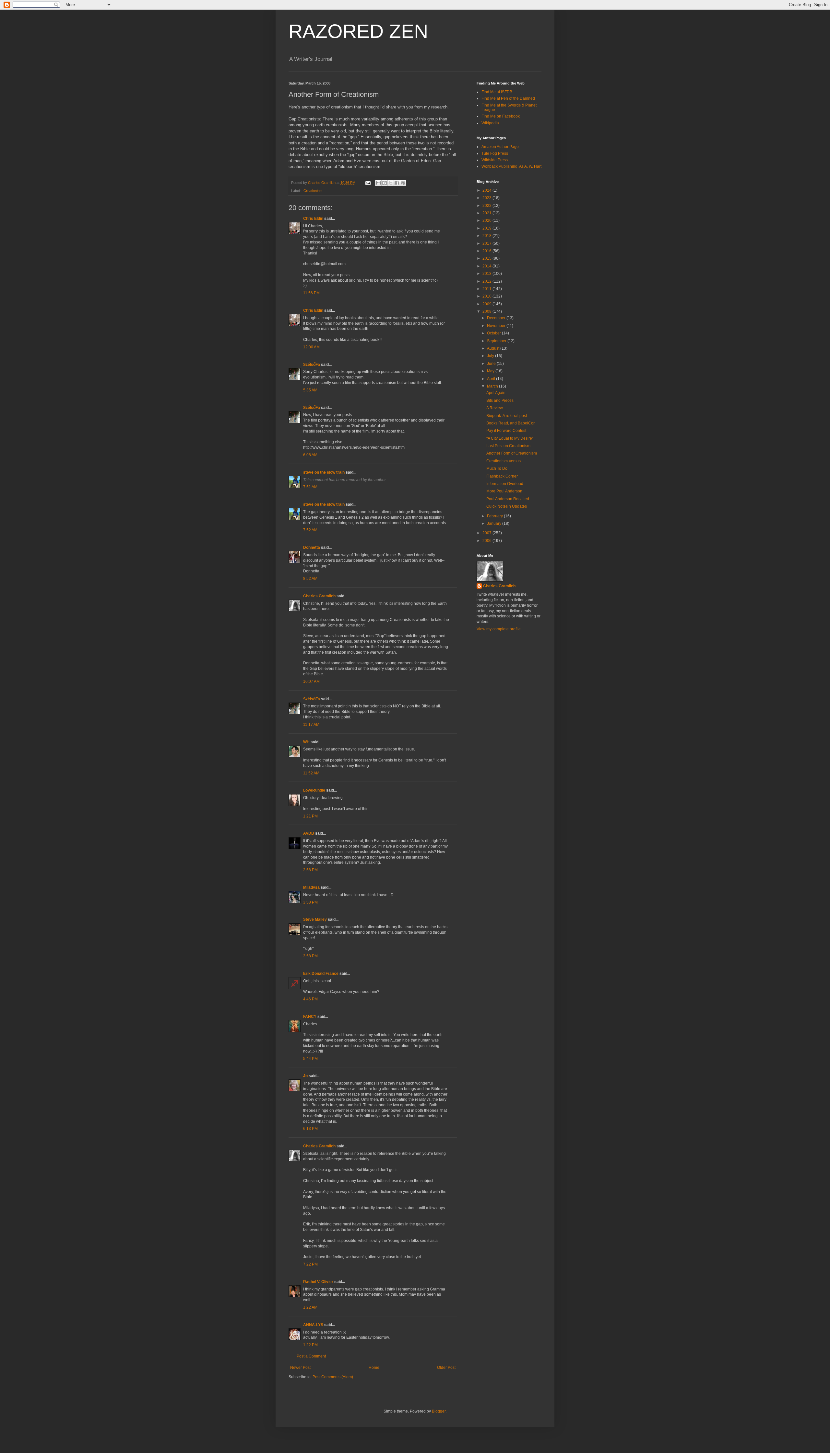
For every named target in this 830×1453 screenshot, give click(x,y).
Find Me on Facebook (500, 116)
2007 (487, 533)
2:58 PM (310, 870)
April (491, 379)
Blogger (438, 1411)
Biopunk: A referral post (506, 415)
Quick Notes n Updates (506, 506)
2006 (487, 540)
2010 (487, 296)
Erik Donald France (320, 973)
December (496, 318)
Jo (305, 1076)
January (494, 523)
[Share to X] (390, 183)
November (496, 325)
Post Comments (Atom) (333, 1377)
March (493, 386)
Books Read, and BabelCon (511, 423)
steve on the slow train (324, 472)
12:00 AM (311, 347)
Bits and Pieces (500, 400)
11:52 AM (311, 773)
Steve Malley (315, 919)
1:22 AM (310, 1307)
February (495, 516)
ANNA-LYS (313, 1325)
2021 (487, 213)
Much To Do (496, 468)
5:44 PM (310, 1058)
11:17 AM (311, 724)
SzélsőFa (311, 364)
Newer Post (300, 1367)
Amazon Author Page (500, 146)
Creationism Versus (503, 461)
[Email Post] (367, 183)
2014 (487, 266)
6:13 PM (310, 1128)
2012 (487, 281)
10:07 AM (311, 681)
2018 (487, 235)
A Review (494, 408)
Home (374, 1367)
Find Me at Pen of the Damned (508, 98)
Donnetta (311, 547)
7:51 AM (310, 487)
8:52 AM (310, 578)
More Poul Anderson (504, 491)
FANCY (309, 1016)
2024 (487, 190)
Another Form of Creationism (511, 453)
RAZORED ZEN (358, 31)
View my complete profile (499, 629)
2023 (487, 198)
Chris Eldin (313, 218)
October (494, 333)
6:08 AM (310, 455)
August (493, 348)
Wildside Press (494, 160)
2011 (487, 289)
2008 (487, 311)
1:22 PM (310, 1345)
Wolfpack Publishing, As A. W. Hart (511, 166)
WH (306, 742)
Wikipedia (490, 123)
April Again (495, 392)
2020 (487, 220)
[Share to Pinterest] (403, 183)
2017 (487, 243)
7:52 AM (310, 530)
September (497, 341)
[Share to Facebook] (397, 183)
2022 (487, 205)
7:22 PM (310, 1264)
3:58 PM (310, 902)
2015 (487, 258)
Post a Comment (311, 1356)
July (491, 356)
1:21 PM (310, 816)
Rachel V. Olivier (318, 1281)
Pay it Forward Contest (506, 430)
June (492, 363)
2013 (487, 273)
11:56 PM (311, 293)
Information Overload (504, 483)
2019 (487, 228)
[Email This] (378, 183)
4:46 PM (310, 999)
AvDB (308, 833)
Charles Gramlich (319, 596)
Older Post (446, 1367)
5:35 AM (310, 390)
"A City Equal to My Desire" (509, 438)
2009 (487, 304)
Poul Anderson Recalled (507, 499)
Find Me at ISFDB (496, 92)
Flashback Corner (502, 476)
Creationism (312, 191)
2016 (487, 251)
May (491, 371)
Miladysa (311, 887)
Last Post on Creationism (508, 446)
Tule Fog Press (494, 153)
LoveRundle (314, 790)
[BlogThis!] (384, 183)
